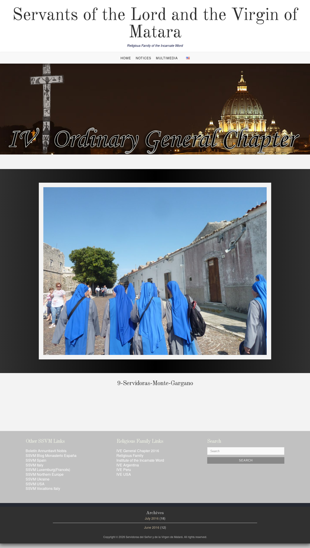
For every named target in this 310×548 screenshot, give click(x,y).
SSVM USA (35, 483)
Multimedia (167, 58)
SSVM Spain (36, 460)
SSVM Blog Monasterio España (51, 455)
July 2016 (152, 518)
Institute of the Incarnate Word (140, 460)
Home (126, 58)
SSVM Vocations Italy (43, 488)
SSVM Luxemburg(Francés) (48, 469)
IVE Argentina (127, 465)
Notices (143, 58)
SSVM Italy (34, 465)
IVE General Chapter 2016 (137, 450)
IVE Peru (123, 469)
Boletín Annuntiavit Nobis (46, 450)
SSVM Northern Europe (45, 474)
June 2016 (151, 527)
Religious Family (129, 455)
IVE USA (123, 474)
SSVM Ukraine (37, 479)
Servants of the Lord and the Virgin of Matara (155, 24)
